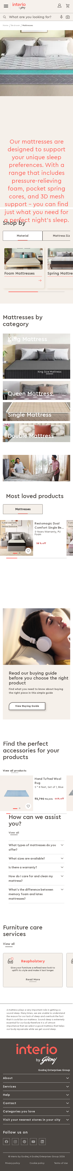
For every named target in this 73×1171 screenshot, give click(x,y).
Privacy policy (12, 1163)
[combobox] (34, 17)
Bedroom (16, 25)
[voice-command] (61, 17)
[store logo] (18, 6)
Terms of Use (61, 1163)
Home (6, 25)
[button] (19, 552)
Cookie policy (37, 1163)
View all (14, 832)
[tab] (22, 236)
